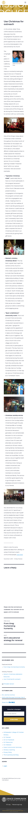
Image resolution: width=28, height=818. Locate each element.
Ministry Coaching (9, 749)
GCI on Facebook (9, 739)
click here (20, 554)
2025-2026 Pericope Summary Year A (13, 697)
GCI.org (8, 804)
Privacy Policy (8, 752)
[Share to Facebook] (9, 702)
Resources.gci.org (17, 804)
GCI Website (7, 744)
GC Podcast (7, 737)
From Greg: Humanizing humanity (14, 667)
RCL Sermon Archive (8, 695)
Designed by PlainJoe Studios (14, 809)
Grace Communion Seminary (13, 747)
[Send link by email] (12, 702)
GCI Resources (8, 742)
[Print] (14, 702)
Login (5, 766)
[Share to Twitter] (11, 702)
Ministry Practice (18, 558)
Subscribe (14, 719)
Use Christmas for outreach (12, 679)
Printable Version (8, 684)
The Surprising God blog (11, 754)
